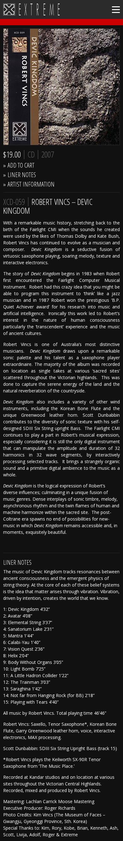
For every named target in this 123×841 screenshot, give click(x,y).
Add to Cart (21, 165)
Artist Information (31, 184)
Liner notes (22, 174)
